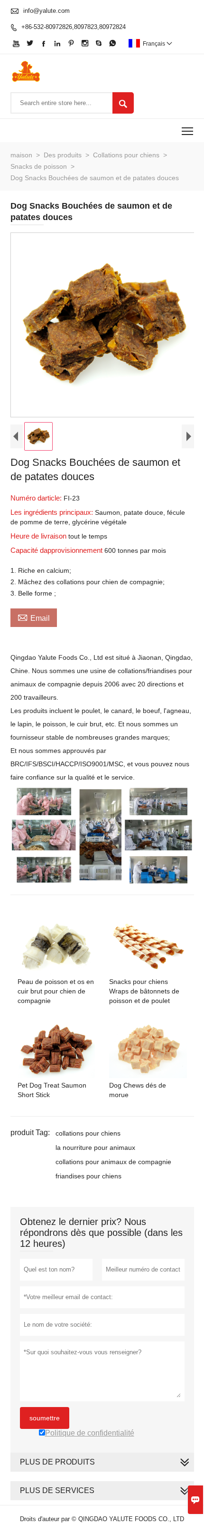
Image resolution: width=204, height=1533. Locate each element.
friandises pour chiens (88, 1176)
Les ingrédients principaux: (52, 512)
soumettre (44, 1418)
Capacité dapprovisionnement (57, 550)
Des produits (63, 155)
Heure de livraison (39, 536)
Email (34, 617)
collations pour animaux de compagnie (113, 1162)
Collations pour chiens (126, 155)
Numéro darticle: (37, 498)
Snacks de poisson (38, 166)
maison (21, 155)
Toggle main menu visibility (188, 130)
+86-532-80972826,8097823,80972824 (73, 26)
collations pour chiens (88, 1133)
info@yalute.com (46, 10)
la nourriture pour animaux (95, 1147)
